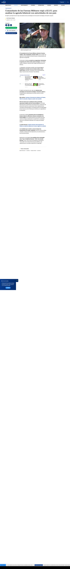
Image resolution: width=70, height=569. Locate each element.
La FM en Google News (12, 30)
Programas (62, 2)
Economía (33, 5)
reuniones (39, 150)
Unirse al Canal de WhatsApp (12, 27)
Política (16, 5)
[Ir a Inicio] (4, 2)
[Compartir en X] (9, 25)
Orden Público (8, 5)
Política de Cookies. (7, 285)
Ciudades (49, 5)
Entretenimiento (24, 5)
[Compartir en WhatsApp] (11, 25)
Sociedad (63, 5)
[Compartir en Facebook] (6, 25)
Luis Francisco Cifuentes (10, 18)
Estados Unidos (33, 150)
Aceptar (8, 287)
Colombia (28, 150)
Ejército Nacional (22, 150)
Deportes (56, 5)
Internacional (41, 5)
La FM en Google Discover (12, 33)
